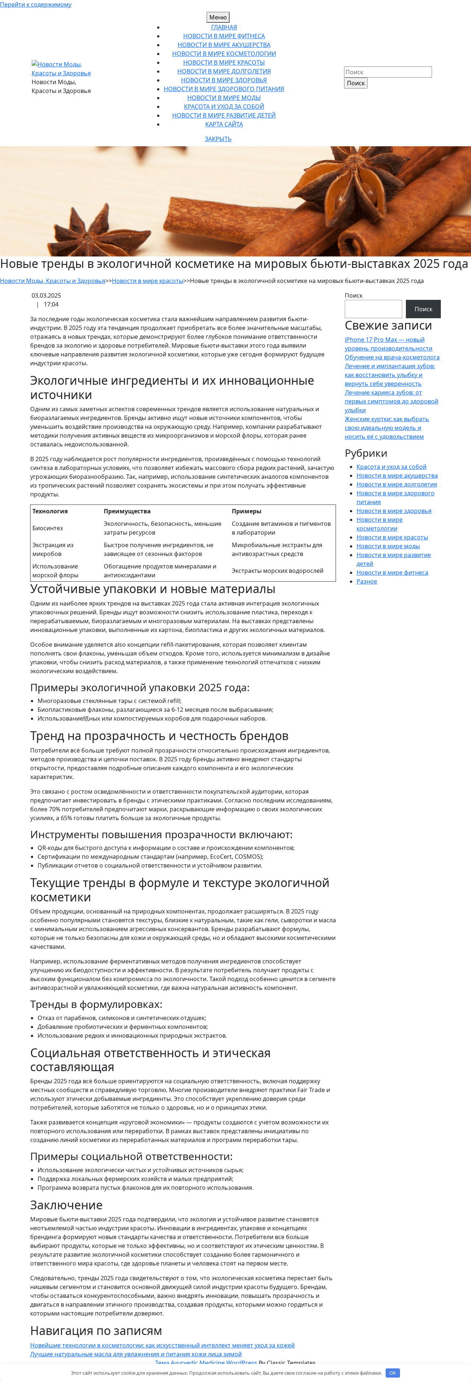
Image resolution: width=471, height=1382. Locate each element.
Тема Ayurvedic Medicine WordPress (207, 1363)
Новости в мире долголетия (224, 71)
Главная (224, 27)
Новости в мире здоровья (224, 80)
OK (392, 1373)
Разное (367, 581)
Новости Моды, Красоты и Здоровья (52, 281)
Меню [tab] (218, 17)
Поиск (353, 295)
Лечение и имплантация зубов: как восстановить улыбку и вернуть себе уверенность (390, 375)
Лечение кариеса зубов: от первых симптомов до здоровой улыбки (391, 401)
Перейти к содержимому (35, 4)
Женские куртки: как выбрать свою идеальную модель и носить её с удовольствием (387, 428)
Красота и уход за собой (224, 107)
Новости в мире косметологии (224, 54)
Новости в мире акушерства (224, 45)
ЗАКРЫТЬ (218, 139)
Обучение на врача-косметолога (392, 357)
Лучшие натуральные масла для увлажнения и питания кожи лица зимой (136, 1354)
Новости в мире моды (224, 98)
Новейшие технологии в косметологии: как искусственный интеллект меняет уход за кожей (162, 1345)
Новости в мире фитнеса (224, 36)
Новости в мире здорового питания (224, 89)
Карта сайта (224, 124)
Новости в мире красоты (224, 62)
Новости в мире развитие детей (224, 115)
